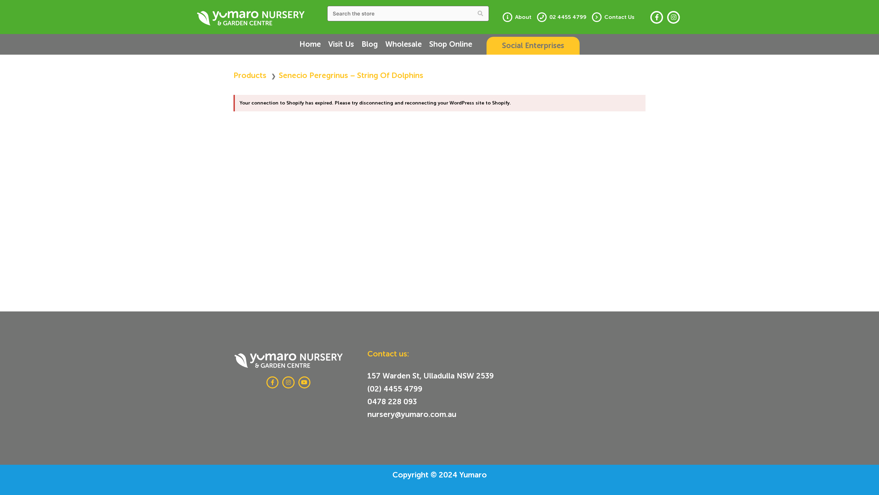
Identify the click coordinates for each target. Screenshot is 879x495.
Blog (370, 44)
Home (310, 44)
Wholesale (403, 44)
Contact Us (619, 17)
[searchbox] (408, 13)
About (523, 17)
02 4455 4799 (567, 17)
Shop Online (450, 44)
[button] (533, 46)
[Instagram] (673, 17)
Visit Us (341, 44)
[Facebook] (656, 17)
